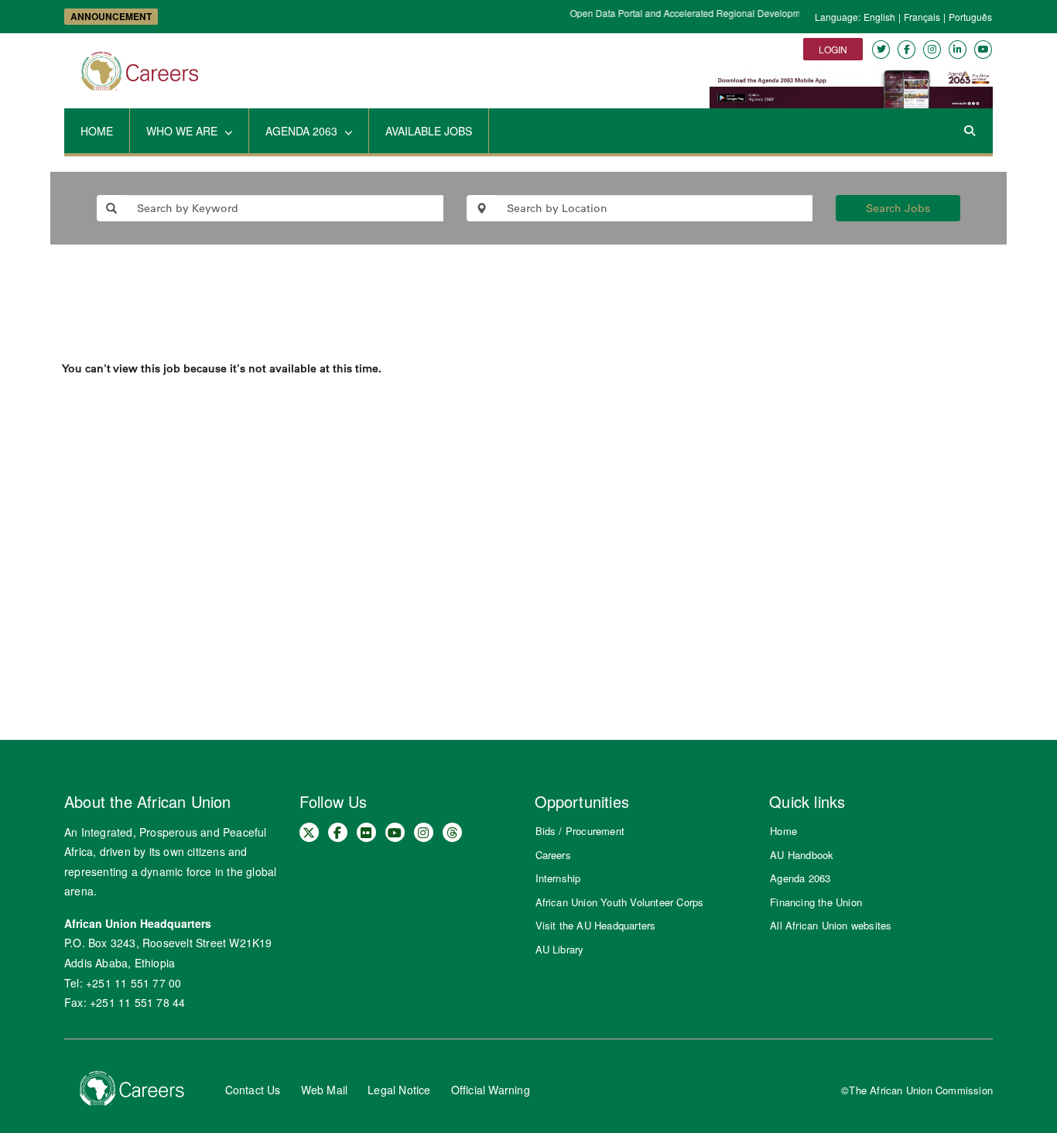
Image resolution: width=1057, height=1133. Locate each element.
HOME (96, 131)
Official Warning (490, 1089)
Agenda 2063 (800, 878)
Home (783, 830)
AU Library (559, 949)
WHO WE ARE (183, 131)
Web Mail (324, 1089)
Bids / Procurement (580, 830)
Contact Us (253, 1089)
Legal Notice (399, 1089)
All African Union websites (830, 925)
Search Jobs (898, 208)
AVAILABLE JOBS (428, 131)
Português (970, 16)
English (879, 16)
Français (922, 16)
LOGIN (833, 49)
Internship (558, 878)
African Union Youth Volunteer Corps (619, 902)
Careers (553, 854)
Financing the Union (816, 902)
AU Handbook (801, 854)
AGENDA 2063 (302, 131)
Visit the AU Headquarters (595, 925)
